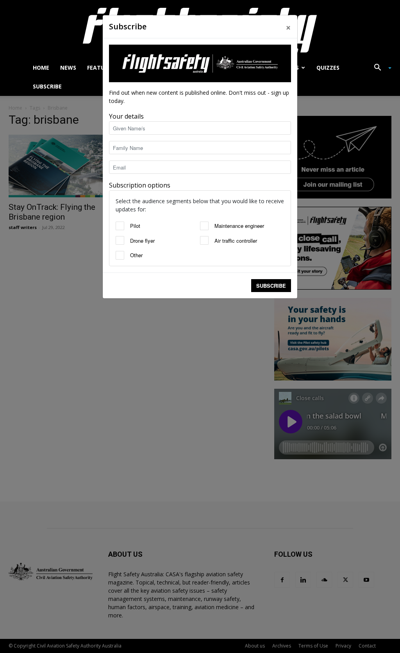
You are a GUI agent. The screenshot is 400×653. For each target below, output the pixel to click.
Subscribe (271, 285)
